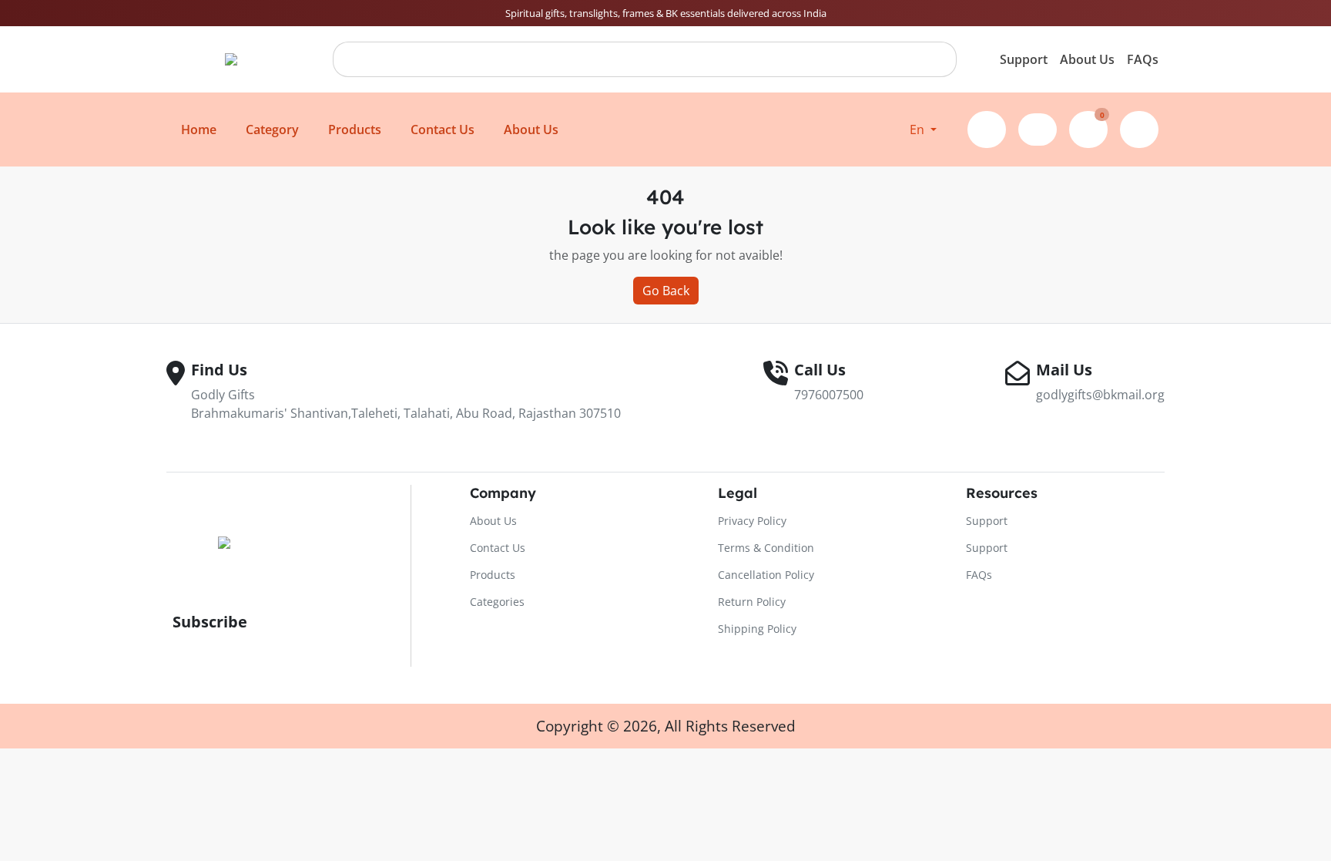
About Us (1087, 59)
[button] (923, 129)
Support (1024, 59)
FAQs (1142, 59)
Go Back (665, 290)
